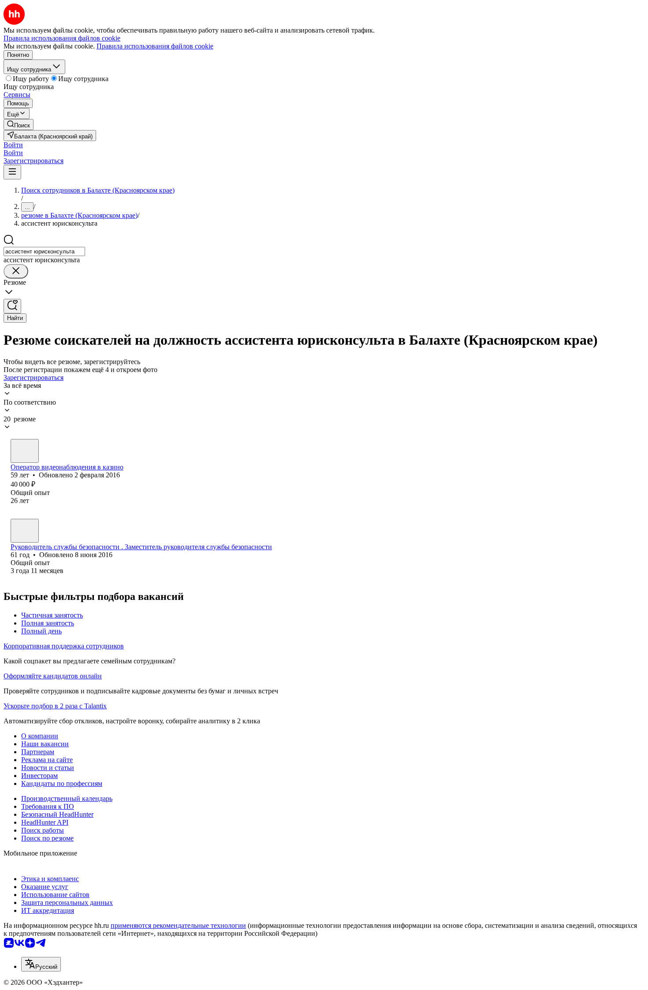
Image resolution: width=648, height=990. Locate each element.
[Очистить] (16, 271)
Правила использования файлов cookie (155, 46)
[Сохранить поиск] (12, 306)
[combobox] (44, 251)
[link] (19, 124)
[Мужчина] (25, 451)
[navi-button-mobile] (12, 172)
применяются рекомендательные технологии (178, 925)
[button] (13, 145)
